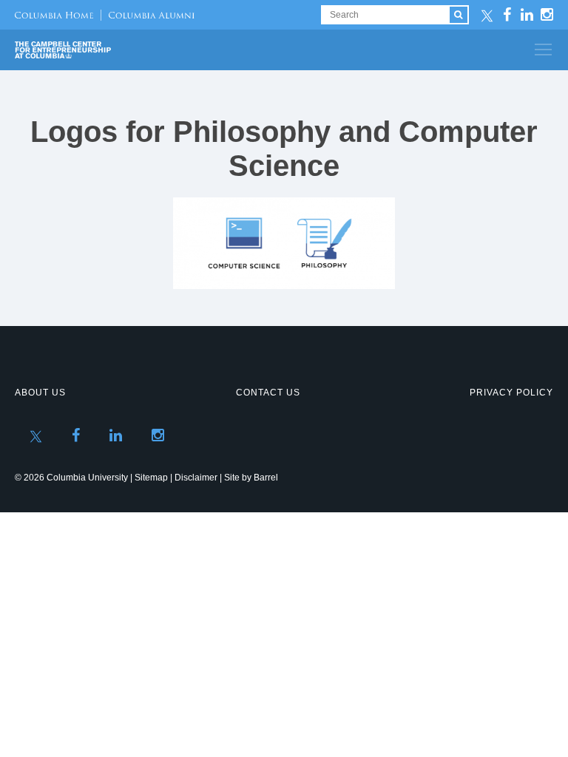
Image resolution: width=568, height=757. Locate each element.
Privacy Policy (511, 392)
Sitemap (151, 477)
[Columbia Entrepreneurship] (94, 50)
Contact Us (268, 392)
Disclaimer (196, 477)
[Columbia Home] (54, 15)
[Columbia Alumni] (148, 15)
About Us (40, 392)
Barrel (266, 477)
